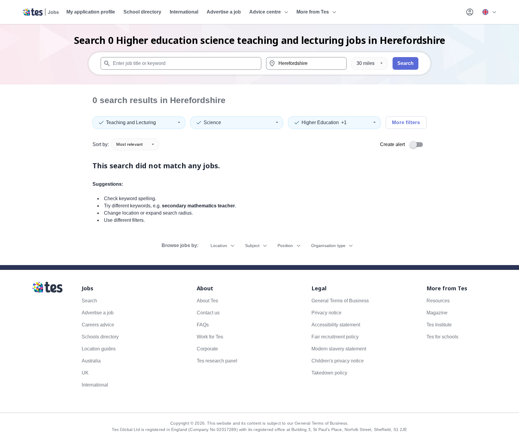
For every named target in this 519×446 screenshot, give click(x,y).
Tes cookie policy (273, 78)
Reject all (285, 94)
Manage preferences (193, 94)
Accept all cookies (330, 94)
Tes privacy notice (309, 78)
